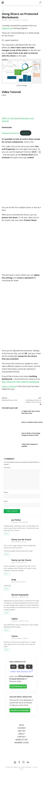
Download (25, 133)
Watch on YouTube (10, 118)
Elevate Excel (7, 28)
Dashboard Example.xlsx (10, 133)
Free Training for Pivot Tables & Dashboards (20, 381)
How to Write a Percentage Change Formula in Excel (31, 434)
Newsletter (22, 739)
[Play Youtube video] (21, 106)
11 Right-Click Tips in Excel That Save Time (31, 412)
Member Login (21, 742)
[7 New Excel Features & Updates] (10, 448)
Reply (6, 533)
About (21, 734)
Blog (21, 725)
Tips (3, 11)
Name (6, 492)
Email (6, 501)
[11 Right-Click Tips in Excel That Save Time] (10, 415)
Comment (7, 468)
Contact (21, 736)
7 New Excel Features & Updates (30, 445)
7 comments (24, 20)
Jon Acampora (16, 20)
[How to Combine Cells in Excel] (10, 426)
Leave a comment (9, 386)
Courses (21, 728)
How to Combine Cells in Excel (32, 422)
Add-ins (21, 731)
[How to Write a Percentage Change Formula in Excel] (10, 437)
